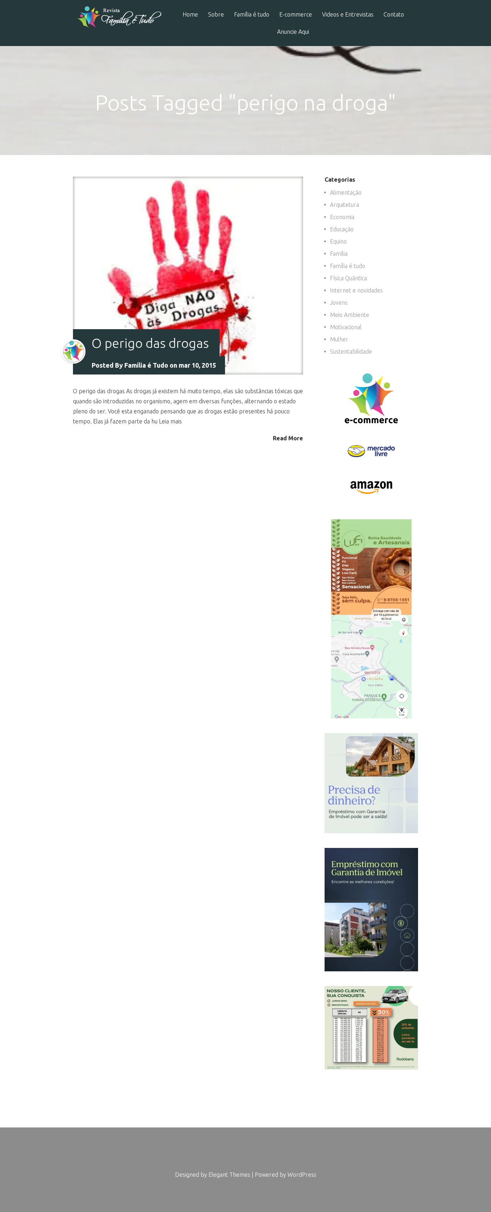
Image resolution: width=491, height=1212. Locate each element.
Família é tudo (251, 15)
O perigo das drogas (150, 343)
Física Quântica (348, 278)
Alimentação (346, 192)
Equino (338, 241)
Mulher (339, 339)
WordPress (302, 1174)
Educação (342, 229)
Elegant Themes (229, 1174)
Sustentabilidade (351, 351)
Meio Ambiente (349, 315)
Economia (342, 217)
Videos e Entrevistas (347, 15)
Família (339, 253)
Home (190, 15)
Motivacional (346, 327)
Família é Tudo (146, 365)
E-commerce (295, 15)
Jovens (339, 302)
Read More (288, 438)
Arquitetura (344, 204)
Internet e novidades (356, 290)
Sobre (216, 15)
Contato (394, 15)
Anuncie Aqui (293, 32)
